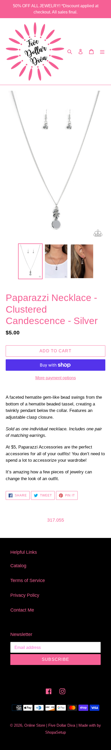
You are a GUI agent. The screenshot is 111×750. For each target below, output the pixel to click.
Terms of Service (27, 580)
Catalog (18, 565)
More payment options (55, 378)
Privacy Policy (24, 595)
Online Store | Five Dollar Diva (49, 725)
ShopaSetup (55, 732)
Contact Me (22, 610)
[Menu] (102, 51)
